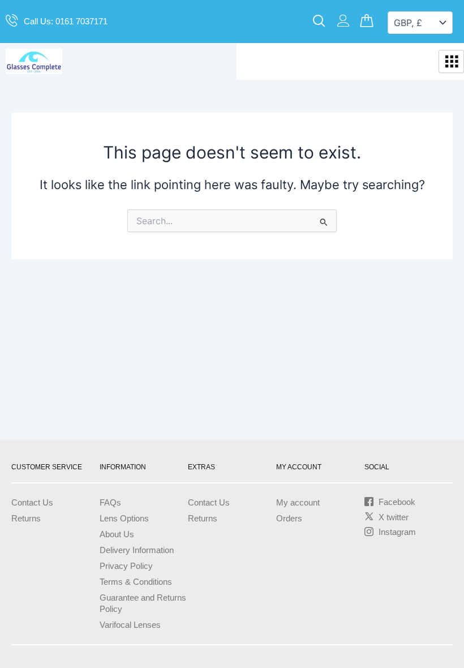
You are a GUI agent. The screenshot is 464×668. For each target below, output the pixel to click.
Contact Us (32, 502)
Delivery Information (137, 550)
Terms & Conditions (136, 581)
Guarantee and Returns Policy (143, 603)
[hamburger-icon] (451, 62)
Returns (26, 518)
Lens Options (124, 518)
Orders (289, 518)
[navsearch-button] (319, 21)
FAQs (110, 502)
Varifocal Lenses (130, 625)
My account (298, 502)
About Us (117, 534)
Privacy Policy (126, 566)
